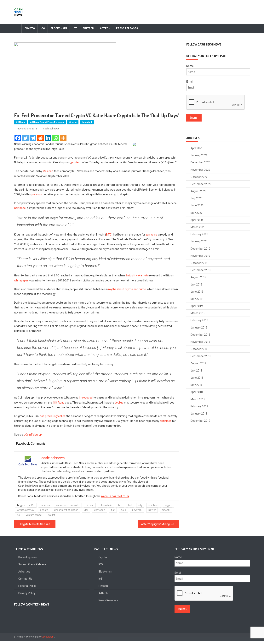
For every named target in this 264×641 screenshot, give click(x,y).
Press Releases (127, 28)
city (140, 505)
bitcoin (90, 505)
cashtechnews (51, 128)
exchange (99, 509)
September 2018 (201, 356)
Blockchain (59, 28)
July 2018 (196, 370)
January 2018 (199, 413)
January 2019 (199, 327)
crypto (168, 505)
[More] (63, 138)
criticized (165, 420)
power (152, 509)
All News (20, 122)
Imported (87, 122)
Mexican (48, 171)
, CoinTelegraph (33, 434)
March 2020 (198, 227)
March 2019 (198, 313)
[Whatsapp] (55, 138)
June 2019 (197, 291)
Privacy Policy (26, 593)
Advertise (24, 571)
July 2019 (196, 284)
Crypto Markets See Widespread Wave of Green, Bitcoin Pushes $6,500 (37, 524)
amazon (45, 505)
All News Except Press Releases (47, 122)
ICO (43, 28)
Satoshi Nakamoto (137, 275)
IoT (75, 28)
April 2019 (197, 305)
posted (75, 162)
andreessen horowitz (68, 505)
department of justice (66, 509)
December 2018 (200, 334)
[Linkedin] (48, 138)
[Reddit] (40, 138)
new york (137, 509)
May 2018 (197, 384)
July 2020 (196, 198)
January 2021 (199, 155)
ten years (152, 234)
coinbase (153, 505)
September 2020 (201, 184)
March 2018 (198, 399)
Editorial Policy (27, 585)
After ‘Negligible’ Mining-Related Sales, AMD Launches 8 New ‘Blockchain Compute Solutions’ (160, 524)
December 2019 (200, 248)
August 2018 (198, 363)
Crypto (30, 28)
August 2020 (198, 191)
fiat (113, 509)
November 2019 (200, 255)
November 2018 (200, 341)
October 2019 (199, 262)
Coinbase (20, 207)
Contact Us (25, 578)
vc (18, 514)
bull (130, 505)
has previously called (53, 416)
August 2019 (198, 277)
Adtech (105, 28)
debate (44, 509)
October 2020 (199, 176)
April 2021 (197, 148)
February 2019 (199, 320)
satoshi (166, 509)
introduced (86, 397)
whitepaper (21, 280)
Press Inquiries (27, 557)
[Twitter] (25, 138)
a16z (32, 505)
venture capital (34, 514)
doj (86, 509)
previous (37, 194)
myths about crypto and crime (127, 289)
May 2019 (197, 298)
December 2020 (200, 162)
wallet (51, 514)
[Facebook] (17, 138)
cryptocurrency (25, 509)
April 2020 (197, 219)
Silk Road (58, 402)
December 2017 (200, 420)
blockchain (106, 505)
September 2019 (201, 270)
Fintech (88, 28)
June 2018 (197, 377)
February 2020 (199, 234)
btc (120, 505)
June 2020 (197, 205)
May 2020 (197, 212)
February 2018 (199, 406)
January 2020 (199, 241)
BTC (109, 234)
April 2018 (197, 392)
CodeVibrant (47, 636)
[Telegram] (33, 138)
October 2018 (199, 348)
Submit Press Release (32, 564)
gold (123, 509)
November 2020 (200, 169)
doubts (119, 402)
